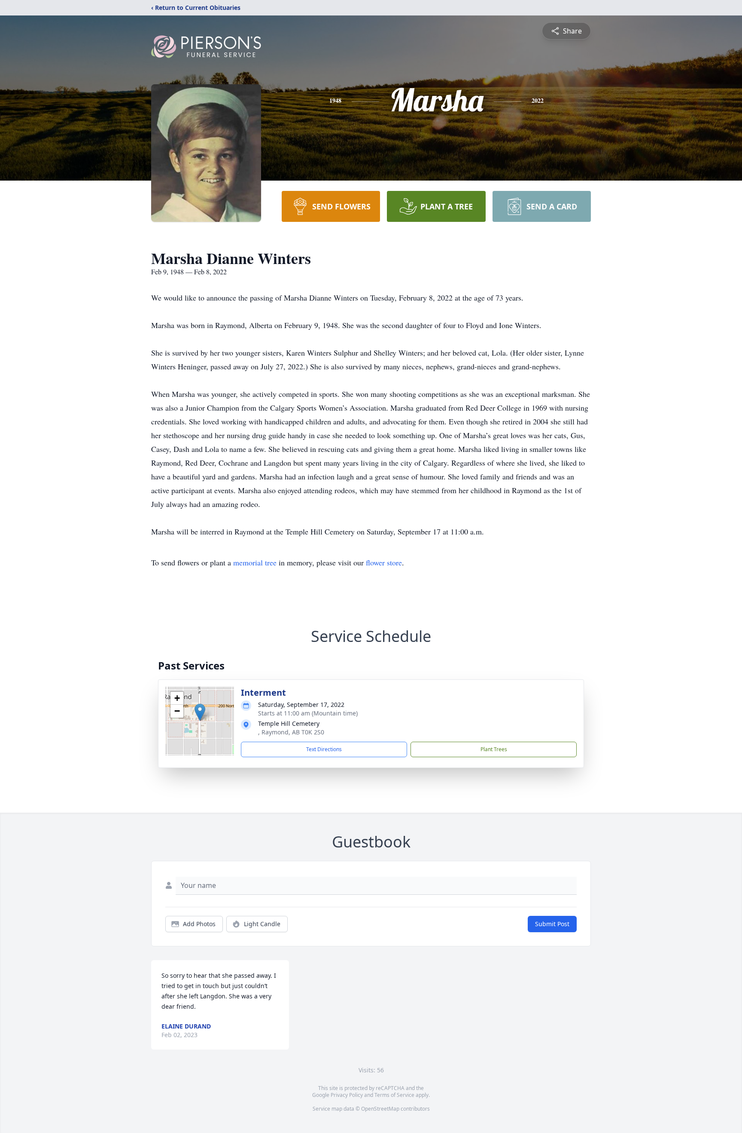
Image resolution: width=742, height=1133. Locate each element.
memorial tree (255, 562)
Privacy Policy (347, 1095)
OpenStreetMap (380, 1108)
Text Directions (324, 749)
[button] (200, 712)
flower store (384, 562)
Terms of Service (394, 1095)
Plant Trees (493, 749)
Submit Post (552, 924)
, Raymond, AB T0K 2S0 (291, 732)
